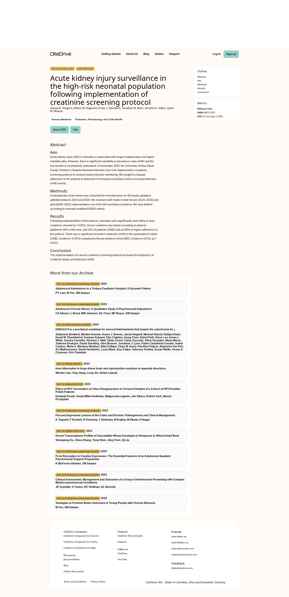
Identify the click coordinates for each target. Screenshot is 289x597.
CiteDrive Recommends (130, 535)
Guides (159, 54)
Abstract (201, 77)
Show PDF (59, 129)
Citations (122, 541)
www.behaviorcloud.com (184, 554)
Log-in (217, 54)
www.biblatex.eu (179, 542)
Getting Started (111, 54)
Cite (75, 129)
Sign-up (231, 54)
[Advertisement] (144, 24)
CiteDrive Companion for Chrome (81, 535)
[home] (60, 54)
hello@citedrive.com (182, 568)
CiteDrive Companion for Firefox (81, 541)
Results (201, 88)
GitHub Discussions (74, 571)
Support (174, 54)
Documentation (72, 559)
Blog (146, 54)
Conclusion (203, 92)
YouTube (122, 559)
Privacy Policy (98, 581)
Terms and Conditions (75, 581)
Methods (202, 84)
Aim (199, 80)
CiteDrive (122, 553)
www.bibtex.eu (179, 536)
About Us (132, 54)
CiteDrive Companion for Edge (80, 547)
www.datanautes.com (182, 548)
